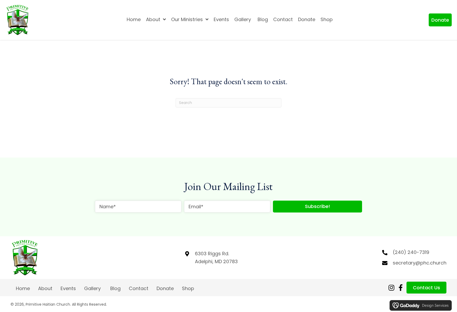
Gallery (93, 288)
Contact (138, 288)
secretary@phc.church (419, 262)
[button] (440, 19)
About (45, 288)
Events (68, 288)
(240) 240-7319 (411, 252)
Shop (188, 288)
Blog (115, 288)
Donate (165, 288)
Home (23, 288)
